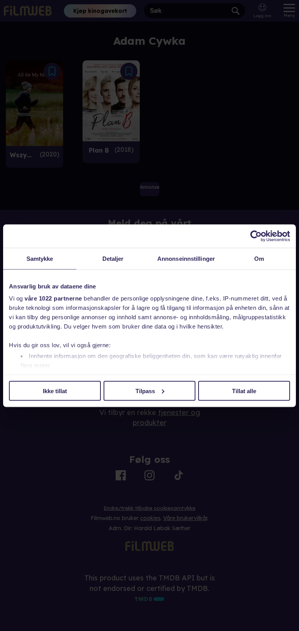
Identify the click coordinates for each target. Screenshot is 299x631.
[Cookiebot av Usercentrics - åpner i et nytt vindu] (256, 236)
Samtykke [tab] (39, 258)
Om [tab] (259, 258)
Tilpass (145, 390)
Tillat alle (244, 390)
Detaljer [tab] (113, 258)
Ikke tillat (55, 390)
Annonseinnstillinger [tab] (186, 258)
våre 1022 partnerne (53, 298)
